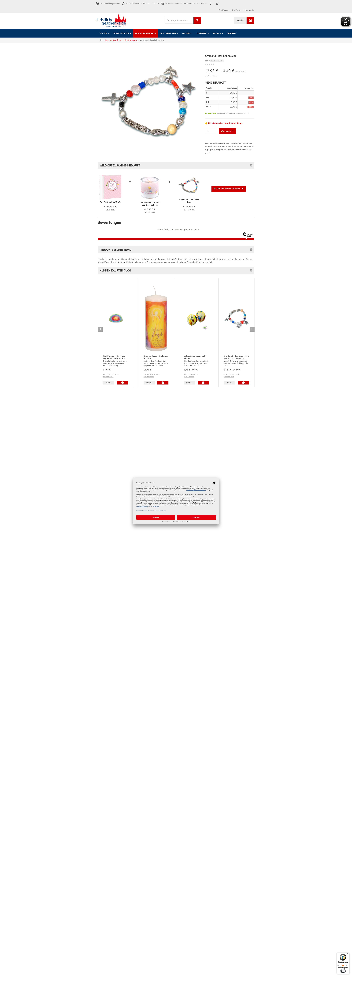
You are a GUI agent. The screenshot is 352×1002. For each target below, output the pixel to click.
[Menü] (347, 954)
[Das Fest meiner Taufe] (110, 187)
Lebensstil (201, 33)
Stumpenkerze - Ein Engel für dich (156, 357)
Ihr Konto (236, 10)
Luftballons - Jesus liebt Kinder (195, 357)
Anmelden (250, 10)
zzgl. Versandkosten (211, 76)
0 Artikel (240, 20)
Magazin (231, 33)
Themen (217, 33)
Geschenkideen (168, 33)
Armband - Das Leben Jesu (236, 356)
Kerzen (186, 33)
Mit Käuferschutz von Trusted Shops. (225, 123)
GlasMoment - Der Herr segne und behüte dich (114, 357)
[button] (176, 270)
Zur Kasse (223, 10)
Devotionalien (121, 33)
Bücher (104, 33)
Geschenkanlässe (144, 33)
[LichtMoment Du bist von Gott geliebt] (150, 187)
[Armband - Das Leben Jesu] (189, 186)
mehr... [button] (109, 382)
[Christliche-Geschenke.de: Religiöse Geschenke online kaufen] (111, 20)
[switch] (343, 971)
